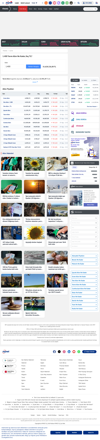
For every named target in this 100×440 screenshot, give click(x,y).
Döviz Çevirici (78, 212)
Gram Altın (6, 98)
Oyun (80, 360)
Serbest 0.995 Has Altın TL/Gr (12, 147)
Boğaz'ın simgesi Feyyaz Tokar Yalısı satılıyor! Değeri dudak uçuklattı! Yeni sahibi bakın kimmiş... (36, 402)
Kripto (45, 9)
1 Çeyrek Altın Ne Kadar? (85, 404)
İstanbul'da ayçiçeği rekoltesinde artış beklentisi (32, 174)
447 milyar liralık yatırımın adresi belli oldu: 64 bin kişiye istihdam (10, 243)
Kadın (23, 371)
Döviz (30, 9)
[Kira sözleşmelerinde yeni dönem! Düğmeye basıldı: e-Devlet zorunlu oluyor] (11, 210)
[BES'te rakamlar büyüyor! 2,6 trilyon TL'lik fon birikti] (57, 164)
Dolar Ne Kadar (77, 292)
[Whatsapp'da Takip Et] (78, 351)
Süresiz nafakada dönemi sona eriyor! (11, 314)
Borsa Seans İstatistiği (66, 360)
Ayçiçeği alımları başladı (34, 242)
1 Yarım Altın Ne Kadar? (18, 407)
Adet (6, 63)
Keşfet (61, 389)
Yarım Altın (6, 114)
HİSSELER (79, 126)
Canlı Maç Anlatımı (46, 374)
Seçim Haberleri (45, 371)
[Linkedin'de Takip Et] (69, 351)
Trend (23, 377)
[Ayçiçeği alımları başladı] (34, 233)
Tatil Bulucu (82, 369)
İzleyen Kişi (92, 167)
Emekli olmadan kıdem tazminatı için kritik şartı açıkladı (56, 268)
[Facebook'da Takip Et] (54, 351)
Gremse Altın (7, 122)
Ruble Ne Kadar (77, 309)
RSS (67, 415)
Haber (50, 9)
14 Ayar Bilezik (47, 404)
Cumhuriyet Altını (8, 118)
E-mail (42, 380)
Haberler (24, 363)
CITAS (73, 102)
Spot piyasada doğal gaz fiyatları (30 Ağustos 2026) (56, 197)
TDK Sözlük (82, 383)
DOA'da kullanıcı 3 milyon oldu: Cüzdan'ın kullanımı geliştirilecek (11, 197)
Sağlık (42, 363)
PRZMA (73, 87)
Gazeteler (43, 377)
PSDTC (73, 91)
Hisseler (61, 369)
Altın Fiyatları (63, 374)
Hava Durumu (63, 386)
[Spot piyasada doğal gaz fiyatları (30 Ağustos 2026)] (57, 187)
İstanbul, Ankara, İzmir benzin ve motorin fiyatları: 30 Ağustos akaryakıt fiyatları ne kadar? (10, 174)
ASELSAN (74, 181)
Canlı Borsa (62, 363)
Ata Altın (5, 127)
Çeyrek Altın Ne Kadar (79, 272)
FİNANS (5, 9)
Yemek (23, 369)
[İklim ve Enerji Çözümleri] (71, 3)
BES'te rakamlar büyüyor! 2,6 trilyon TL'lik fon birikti (57, 174)
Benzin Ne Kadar (77, 260)
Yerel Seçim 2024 (85, 402)
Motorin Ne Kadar (78, 264)
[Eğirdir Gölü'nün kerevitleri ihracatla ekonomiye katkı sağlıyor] (34, 303)
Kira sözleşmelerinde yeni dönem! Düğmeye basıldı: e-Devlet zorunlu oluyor (11, 220)
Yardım (38, 415)
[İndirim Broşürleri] (54, 3)
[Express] (46, 3)
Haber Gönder (90, 352)
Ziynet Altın (6, 131)
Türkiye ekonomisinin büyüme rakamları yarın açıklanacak (34, 220)
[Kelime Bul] (63, 3)
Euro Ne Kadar (77, 296)
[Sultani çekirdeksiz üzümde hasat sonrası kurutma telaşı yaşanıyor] (11, 281)
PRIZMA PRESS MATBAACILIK (79, 171)
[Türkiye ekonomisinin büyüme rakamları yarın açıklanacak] (34, 210)
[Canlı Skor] (59, 3)
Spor (22, 383)
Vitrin (42, 369)
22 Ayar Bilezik (70, 404)
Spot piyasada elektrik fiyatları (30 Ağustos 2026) (33, 197)
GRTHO (73, 98)
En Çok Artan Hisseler (28, 409)
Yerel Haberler (25, 389)
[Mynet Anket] (50, 3)
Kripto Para (62, 371)
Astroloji (43, 366)
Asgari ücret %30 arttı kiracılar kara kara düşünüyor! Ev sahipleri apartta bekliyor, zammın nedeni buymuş (48, 400)
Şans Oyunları (45, 383)
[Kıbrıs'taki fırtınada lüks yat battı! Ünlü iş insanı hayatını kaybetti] (34, 258)
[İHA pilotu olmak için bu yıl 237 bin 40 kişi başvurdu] (34, 281)
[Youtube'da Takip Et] (73, 351)
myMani (56, 9)
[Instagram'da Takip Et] (64, 351)
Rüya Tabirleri (63, 383)
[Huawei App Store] (9, 372)
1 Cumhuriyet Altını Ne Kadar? (37, 407)
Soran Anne (82, 366)
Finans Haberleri (73, 402)
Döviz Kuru (70, 409)
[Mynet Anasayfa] (9, 2)
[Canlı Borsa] (67, 3)
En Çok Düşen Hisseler (12, 409)
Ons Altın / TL (7, 106)
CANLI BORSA (81, 119)
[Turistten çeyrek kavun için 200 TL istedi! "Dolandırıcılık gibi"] (57, 281)
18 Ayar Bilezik (58, 404)
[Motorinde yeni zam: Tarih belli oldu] (57, 233)
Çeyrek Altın (6, 110)
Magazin (23, 374)
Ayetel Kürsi (82, 386)
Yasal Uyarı (61, 415)
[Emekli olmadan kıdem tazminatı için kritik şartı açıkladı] (57, 258)
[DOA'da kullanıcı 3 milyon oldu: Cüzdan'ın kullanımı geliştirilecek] (11, 187)
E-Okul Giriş (82, 374)
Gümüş (40, 9)
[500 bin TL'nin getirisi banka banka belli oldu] (11, 258)
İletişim (33, 415)
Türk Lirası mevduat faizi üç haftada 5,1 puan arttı (49, 397)
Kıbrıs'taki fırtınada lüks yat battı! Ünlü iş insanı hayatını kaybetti (34, 268)
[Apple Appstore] (9, 366)
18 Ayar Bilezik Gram (9, 139)
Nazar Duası (82, 389)
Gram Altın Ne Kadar (79, 276)
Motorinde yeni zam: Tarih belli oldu (57, 243)
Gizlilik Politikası (52, 415)
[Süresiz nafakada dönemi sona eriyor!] (11, 303)
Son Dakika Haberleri (27, 360)
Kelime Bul (82, 363)
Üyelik (44, 415)
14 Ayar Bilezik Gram (9, 135)
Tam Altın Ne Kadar (78, 280)
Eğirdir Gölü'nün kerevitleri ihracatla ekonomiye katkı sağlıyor (34, 314)
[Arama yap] (78, 2)
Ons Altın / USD (8, 102)
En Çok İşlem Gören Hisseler (46, 409)
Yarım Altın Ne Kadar (79, 284)
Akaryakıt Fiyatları (78, 256)
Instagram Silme (83, 380)
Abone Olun (90, 205)
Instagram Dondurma (85, 377)
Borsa (15, 9)
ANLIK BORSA (81, 113)
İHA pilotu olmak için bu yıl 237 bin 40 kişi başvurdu (34, 291)
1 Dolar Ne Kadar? (54, 407)
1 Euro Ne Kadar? (68, 407)
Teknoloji (43, 360)
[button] (3, 3)
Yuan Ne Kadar (77, 305)
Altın (35, 9)
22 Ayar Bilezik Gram (9, 143)
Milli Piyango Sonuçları (85, 371)
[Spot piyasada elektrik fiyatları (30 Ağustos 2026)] (34, 187)
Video (23, 386)
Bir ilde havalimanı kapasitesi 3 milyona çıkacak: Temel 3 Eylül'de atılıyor (56, 220)
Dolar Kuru (62, 377)
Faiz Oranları (88, 409)
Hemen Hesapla (33, 66)
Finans (23, 366)
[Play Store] (9, 360)
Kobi (42, 386)
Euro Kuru (62, 380)
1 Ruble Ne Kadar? (81, 407)
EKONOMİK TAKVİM (83, 132)
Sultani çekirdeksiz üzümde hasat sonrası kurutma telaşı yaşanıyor (11, 291)
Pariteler (79, 409)
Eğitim (23, 380)
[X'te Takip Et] (59, 351)
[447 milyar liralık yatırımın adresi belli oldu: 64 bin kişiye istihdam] (11, 233)
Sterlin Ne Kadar (77, 300)
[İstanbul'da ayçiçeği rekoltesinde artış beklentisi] (34, 164)
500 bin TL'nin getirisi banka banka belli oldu (10, 268)
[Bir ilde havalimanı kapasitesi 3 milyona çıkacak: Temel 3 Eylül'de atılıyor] (57, 210)
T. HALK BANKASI (76, 177)
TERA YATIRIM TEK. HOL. (78, 174)
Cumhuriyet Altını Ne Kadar (81, 288)
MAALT (73, 95)
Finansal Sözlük (64, 366)
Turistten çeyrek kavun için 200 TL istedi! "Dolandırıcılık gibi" (56, 291)
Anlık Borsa (22, 9)
